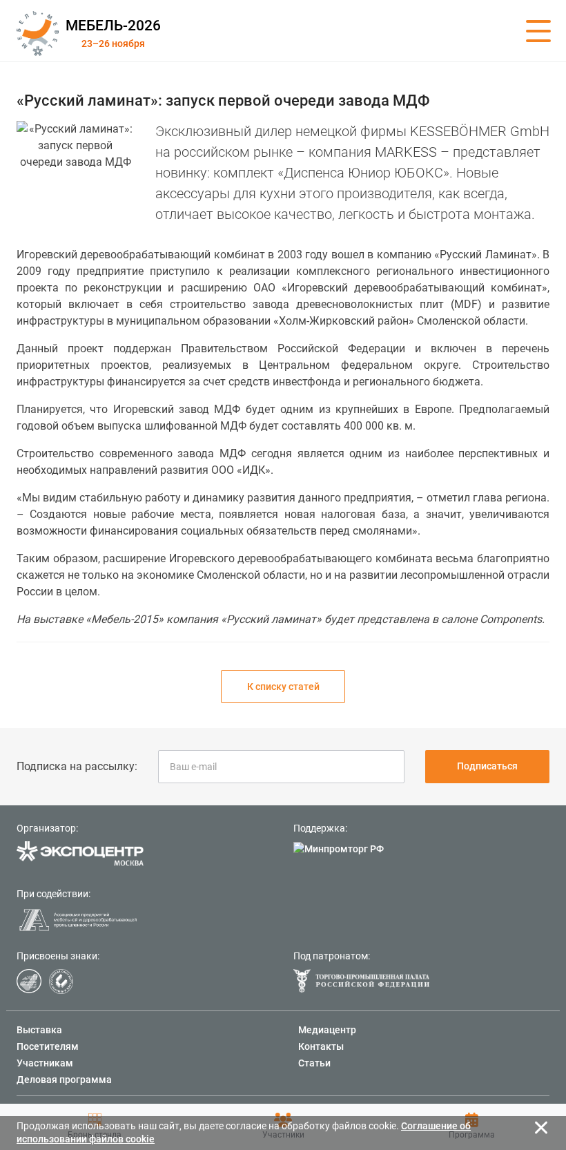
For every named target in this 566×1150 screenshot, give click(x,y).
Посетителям (48, 1046)
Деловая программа (64, 1079)
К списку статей (283, 686)
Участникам (45, 1062)
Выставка (39, 1029)
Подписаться (487, 766)
